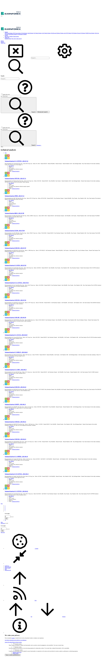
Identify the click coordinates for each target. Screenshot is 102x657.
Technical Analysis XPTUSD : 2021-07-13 (15, 178)
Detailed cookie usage (17, 652)
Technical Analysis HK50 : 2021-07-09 (14, 213)
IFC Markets (11, 165)
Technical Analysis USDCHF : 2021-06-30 (15, 317)
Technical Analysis (15, 171)
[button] (25, 94)
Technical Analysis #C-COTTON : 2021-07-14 (16, 161)
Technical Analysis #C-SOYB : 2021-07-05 (15, 265)
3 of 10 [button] (6, 523)
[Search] (65, 58)
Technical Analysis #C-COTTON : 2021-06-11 (16, 491)
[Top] (20, 585)
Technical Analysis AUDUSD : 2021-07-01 (15, 300)
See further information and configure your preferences (15, 640)
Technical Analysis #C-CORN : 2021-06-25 (15, 369)
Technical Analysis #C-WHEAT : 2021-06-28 (16, 352)
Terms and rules (8, 566)
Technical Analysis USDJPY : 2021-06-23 (15, 404)
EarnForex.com (8, 570)
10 (5, 520)
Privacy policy (8, 567)
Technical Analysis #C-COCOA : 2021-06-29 (16, 335)
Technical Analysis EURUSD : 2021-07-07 (15, 248)
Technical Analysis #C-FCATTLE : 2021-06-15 (16, 474)
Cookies (36, 548)
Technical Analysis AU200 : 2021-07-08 (15, 230)
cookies (13, 638)
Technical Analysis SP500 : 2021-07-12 (14, 196)
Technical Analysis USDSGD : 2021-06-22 (15, 421)
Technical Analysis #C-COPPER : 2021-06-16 (16, 456)
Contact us (7, 565)
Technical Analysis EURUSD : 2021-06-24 (15, 387)
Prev (2, 503)
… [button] (5, 511)
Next (2, 522)
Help (6, 569)
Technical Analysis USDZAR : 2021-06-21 (15, 439)
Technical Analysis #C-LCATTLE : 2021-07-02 (17, 282)
